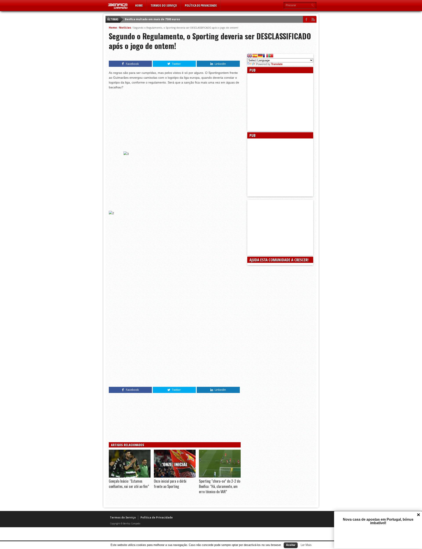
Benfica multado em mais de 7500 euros (152, 19)
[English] (249, 55)
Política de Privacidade (201, 5)
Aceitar (290, 545)
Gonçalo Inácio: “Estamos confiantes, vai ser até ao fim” (129, 483)
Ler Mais (306, 545)
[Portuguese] (270, 55)
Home (139, 5)
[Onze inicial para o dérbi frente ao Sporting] (175, 476)
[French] (265, 55)
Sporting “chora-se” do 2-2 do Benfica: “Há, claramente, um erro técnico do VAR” (219, 486)
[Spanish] (255, 55)
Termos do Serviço (164, 5)
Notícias (125, 27)
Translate (277, 64)
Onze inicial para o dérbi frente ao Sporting (170, 483)
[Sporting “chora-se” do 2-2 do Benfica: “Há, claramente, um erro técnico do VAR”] (220, 476)
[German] (260, 55)
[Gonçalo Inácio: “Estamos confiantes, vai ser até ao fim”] (130, 476)
